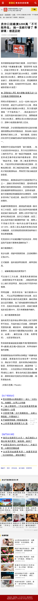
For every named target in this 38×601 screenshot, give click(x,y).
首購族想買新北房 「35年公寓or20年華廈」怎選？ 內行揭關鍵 (6, 524)
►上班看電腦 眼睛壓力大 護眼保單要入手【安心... (15, 423)
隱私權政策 (29, 597)
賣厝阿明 (29, 468)
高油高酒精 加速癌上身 (19, 494)
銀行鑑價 (21, 468)
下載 (34, 9)
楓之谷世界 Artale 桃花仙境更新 (6, 509)
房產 (13, 14)
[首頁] (19, 3)
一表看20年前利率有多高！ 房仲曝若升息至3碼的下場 (32, 494)
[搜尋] (35, 4)
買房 (8, 468)
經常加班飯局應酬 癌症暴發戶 (32, 524)
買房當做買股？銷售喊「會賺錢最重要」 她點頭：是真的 (19, 509)
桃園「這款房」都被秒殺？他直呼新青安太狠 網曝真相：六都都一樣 (32, 509)
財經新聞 (8, 14)
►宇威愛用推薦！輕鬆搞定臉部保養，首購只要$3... (15, 420)
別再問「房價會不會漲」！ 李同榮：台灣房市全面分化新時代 (6, 494)
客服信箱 (9, 597)
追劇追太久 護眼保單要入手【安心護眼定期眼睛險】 (19, 524)
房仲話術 (14, 468)
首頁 (1, 14)
